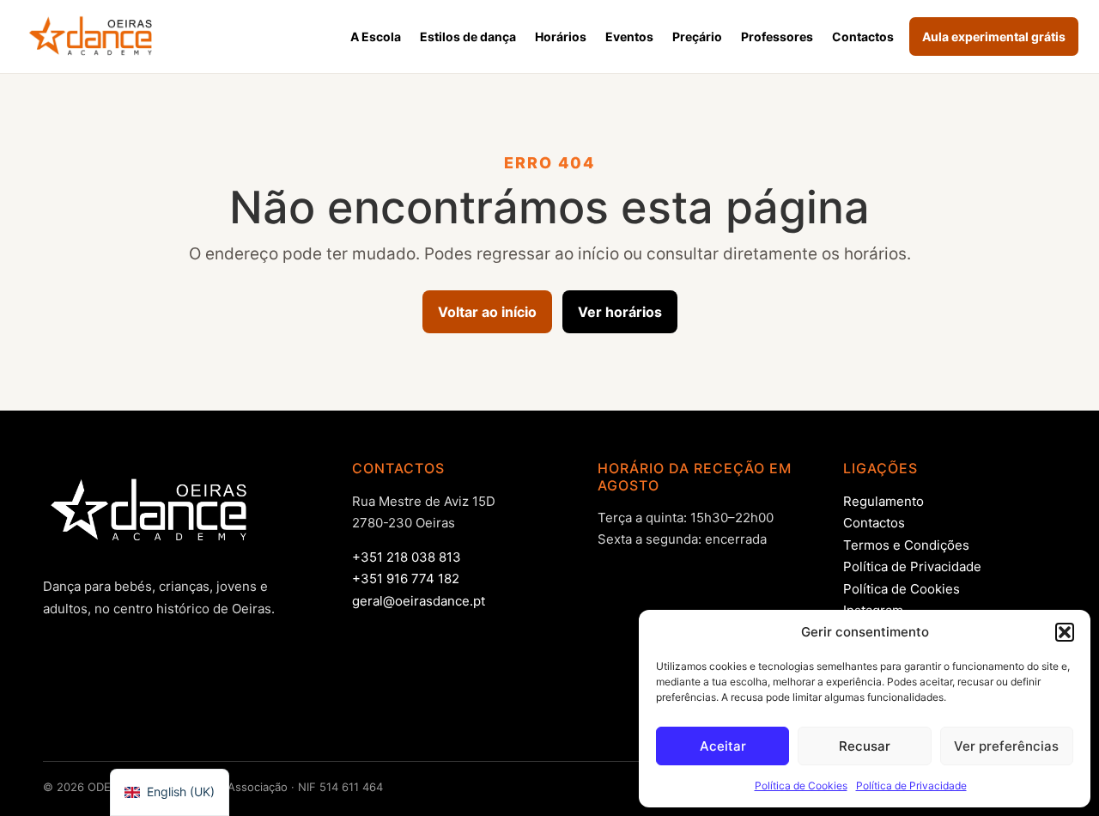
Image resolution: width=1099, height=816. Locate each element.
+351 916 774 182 (405, 578)
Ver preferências (1006, 746)
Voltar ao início (487, 311)
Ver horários (620, 311)
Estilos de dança (468, 36)
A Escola (375, 36)
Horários (560, 36)
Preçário (697, 36)
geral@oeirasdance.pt (418, 601)
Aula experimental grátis (994, 36)
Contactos (863, 36)
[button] (1064, 632)
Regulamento (883, 501)
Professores (777, 36)
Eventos (629, 36)
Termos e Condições (906, 545)
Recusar (864, 746)
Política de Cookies (801, 785)
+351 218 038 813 (406, 557)
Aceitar (723, 746)
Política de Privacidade (911, 785)
